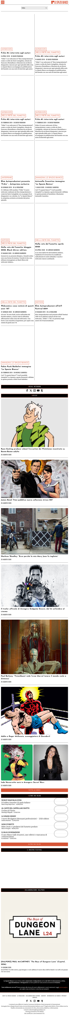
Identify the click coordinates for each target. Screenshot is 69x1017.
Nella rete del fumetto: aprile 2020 (49, 245)
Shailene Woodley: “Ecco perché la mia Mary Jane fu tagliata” (29, 556)
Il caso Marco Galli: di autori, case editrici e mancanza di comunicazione (24, 836)
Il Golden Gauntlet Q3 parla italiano (15, 803)
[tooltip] (27, 390)
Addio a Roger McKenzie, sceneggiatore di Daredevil (25, 736)
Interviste (7, 49)
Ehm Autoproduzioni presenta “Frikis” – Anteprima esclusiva (15, 182)
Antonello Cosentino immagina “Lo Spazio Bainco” (50, 182)
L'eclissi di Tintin (8, 811)
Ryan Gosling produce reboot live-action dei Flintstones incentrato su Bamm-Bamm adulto (33, 450)
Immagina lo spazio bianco (49, 177)
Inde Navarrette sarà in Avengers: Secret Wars (22, 782)
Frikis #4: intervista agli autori (15, 53)
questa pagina (63, 987)
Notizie (5, 240)
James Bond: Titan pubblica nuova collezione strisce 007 (27, 500)
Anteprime (7, 177)
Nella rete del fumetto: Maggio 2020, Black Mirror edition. (16, 248)
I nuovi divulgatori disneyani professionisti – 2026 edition (25, 819)
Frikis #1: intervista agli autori (49, 119)
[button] (46, 8)
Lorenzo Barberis (20, 253)
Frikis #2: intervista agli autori (16, 119)
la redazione (19, 187)
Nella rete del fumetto (47, 52)
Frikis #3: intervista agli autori (50, 56)
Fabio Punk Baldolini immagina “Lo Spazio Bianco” (16, 368)
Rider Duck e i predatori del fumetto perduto (19, 827)
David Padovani (18, 56)
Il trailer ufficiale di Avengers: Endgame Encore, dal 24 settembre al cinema (33, 610)
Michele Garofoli (53, 187)
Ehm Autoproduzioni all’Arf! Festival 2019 (48, 307)
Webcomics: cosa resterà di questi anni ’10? (17, 307)
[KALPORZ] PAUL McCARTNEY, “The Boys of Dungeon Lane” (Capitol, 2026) (33, 963)
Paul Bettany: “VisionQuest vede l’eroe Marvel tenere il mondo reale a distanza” (33, 677)
